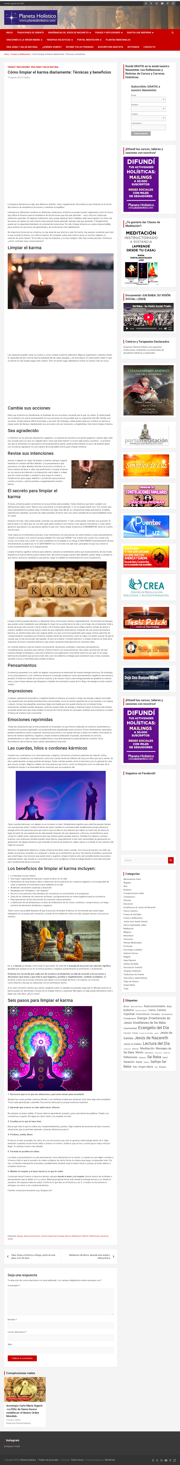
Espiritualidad (130, 1028)
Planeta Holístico (28, 1460)
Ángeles (127, 882)
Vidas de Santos (131, 981)
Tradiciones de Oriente (30, 32)
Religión (127, 957)
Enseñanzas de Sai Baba (149, 1022)
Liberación (127, 1049)
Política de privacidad (48, 1460)
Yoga (125, 988)
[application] (148, 317)
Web (10, 1344)
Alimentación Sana (132, 879)
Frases (135, 1033)
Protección (166, 1053)
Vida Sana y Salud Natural (22, 47)
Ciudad (147, 114)
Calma (152, 1010)
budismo (128, 1010)
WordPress (110, 1460)
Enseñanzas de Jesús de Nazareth (68, 32)
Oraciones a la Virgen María (23, 40)
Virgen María (129, 985)
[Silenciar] (165, 328)
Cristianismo (129, 897)
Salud (164, 1057)
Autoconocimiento (32, 1236)
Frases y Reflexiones (107, 32)
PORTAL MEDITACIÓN (88, 40)
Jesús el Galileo (132, 1043)
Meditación (77, 1236)
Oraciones (128, 939)
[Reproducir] (127, 328)
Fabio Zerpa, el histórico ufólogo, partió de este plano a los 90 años (33, 1256)
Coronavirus (166, 1014)
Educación (128, 904)
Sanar (10, 1239)
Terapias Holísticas (58, 40)
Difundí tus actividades (80, 47)
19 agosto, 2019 (15, 77)
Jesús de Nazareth (151, 1037)
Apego (20, 1236)
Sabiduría (142, 1058)
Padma (27, 77)
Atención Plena (136, 1007)
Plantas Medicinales (118, 40)
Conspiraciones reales (133, 893)
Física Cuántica (130, 911)
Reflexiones (94, 1236)
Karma (68, 1236)
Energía (60, 1236)
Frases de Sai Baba (132, 914)
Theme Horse (77, 1460)
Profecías (127, 946)
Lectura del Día (156, 1043)
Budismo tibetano (141, 1010)
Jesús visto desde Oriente (135, 921)
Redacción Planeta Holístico (18, 1423)
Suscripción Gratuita (110, 47)
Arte (125, 886)
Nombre (12, 1319)
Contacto (149, 47)
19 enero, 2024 (13, 1420)
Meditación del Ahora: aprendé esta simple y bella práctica (89, 1256)
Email (147, 95)
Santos (146, 1062)
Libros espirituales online (134, 925)
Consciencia (142, 1014)
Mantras (135, 1049)
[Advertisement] (61, 100)
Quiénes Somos (130, 953)
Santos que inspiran (139, 32)
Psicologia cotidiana (132, 949)
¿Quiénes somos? (52, 47)
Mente (85, 1236)
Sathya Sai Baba (130, 964)
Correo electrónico (17, 1332)
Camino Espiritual (49, 1236)
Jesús (156, 1033)
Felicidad (127, 1033)
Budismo (127, 889)
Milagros (127, 932)
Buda (169, 1006)
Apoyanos (133, 47)
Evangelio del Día (153, 1027)
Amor (126, 1006)
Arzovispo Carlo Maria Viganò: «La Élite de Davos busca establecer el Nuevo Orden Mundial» (24, 1411)
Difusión (127, 900)
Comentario (14, 1285)
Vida (134, 1067)
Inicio (9, 32)
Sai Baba (154, 1057)
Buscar (171, 860)
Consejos (155, 1014)
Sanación (104, 1236)
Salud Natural (129, 960)
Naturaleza (128, 935)
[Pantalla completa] (170, 328)
